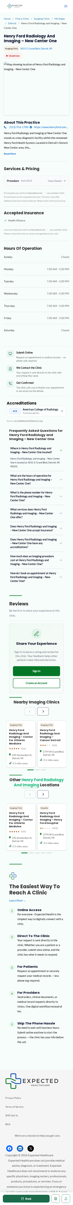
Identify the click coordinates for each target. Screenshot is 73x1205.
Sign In (36, 671)
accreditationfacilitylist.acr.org (28, 421)
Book (28, 1198)
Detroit (12, 23)
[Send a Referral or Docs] (66, 1198)
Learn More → (17, 900)
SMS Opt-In (11, 1115)
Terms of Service (14, 1106)
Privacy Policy (13, 1097)
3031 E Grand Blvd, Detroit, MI (36, 48)
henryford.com (35, 193)
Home (7, 18)
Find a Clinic (22, 18)
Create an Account (36, 683)
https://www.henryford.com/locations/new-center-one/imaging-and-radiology (51, 127)
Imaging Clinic (42, 18)
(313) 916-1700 (18, 127)
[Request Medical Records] (55, 1198)
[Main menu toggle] (65, 6)
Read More (10, 153)
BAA (7, 1124)
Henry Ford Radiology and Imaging (39, 782)
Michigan (60, 18)
